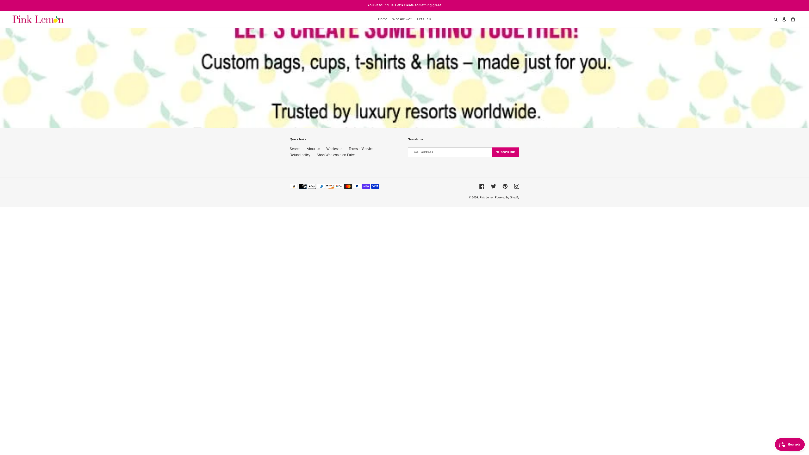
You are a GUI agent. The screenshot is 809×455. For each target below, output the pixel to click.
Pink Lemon (487, 197)
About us (313, 149)
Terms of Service (361, 149)
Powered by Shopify (507, 197)
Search (295, 149)
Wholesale (334, 149)
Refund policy (300, 155)
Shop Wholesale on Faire (336, 155)
